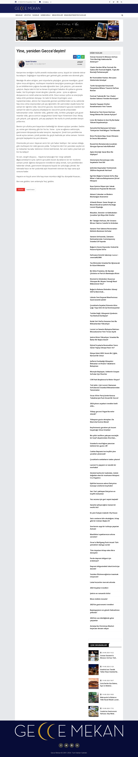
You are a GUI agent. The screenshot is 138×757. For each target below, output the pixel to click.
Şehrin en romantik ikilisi (100, 593)
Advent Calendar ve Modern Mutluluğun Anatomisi (101, 195)
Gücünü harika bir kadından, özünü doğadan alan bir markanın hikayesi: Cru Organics (104, 475)
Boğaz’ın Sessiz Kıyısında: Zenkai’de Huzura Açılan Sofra (104, 248)
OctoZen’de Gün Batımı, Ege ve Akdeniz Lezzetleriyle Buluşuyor (108, 686)
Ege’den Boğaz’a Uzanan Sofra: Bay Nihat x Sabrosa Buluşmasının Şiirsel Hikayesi (104, 178)
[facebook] (109, 1)
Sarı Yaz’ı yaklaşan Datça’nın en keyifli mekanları (102, 492)
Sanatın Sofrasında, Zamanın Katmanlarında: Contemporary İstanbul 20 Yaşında (102, 239)
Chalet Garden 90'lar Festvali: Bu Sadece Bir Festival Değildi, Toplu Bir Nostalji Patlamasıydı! (104, 69)
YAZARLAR (35, 15)
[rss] (121, 1)
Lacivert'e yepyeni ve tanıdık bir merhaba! (103, 466)
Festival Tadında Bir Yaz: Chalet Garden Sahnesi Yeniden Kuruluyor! (104, 97)
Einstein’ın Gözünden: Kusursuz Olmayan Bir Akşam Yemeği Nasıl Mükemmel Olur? (103, 281)
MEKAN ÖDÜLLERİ (57, 15)
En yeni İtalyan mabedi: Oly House (103, 513)
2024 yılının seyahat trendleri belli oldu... (104, 404)
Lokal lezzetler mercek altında (102, 582)
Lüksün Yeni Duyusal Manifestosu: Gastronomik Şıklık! (104, 298)
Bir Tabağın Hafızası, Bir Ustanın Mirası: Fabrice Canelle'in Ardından (104, 222)
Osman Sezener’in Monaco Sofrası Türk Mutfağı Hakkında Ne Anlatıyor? (103, 59)
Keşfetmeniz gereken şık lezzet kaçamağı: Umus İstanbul (103, 428)
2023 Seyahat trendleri (99, 588)
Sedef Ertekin (30, 189)
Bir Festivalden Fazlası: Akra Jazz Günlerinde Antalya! (103, 79)
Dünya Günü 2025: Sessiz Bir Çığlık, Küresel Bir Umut (104, 354)
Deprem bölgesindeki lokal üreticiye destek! (105, 567)
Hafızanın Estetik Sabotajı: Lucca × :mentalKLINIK (104, 256)
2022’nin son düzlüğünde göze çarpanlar (102, 619)
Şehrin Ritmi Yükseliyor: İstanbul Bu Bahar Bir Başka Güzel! (104, 338)
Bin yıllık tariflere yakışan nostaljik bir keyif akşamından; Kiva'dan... (104, 436)
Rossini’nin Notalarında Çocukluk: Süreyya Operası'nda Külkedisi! (103, 145)
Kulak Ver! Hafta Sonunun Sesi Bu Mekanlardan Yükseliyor (103, 322)
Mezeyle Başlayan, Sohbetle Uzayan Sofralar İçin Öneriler (104, 373)
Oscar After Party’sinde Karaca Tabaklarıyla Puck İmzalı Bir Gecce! (104, 396)
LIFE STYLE (27, 15)
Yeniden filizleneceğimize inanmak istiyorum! (104, 575)
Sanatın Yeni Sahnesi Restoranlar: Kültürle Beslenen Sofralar (103, 230)
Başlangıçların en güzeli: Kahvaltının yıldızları (105, 611)
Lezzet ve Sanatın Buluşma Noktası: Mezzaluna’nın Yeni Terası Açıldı (104, 330)
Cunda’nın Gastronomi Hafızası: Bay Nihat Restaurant (108, 713)
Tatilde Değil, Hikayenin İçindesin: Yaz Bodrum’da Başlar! (103, 314)
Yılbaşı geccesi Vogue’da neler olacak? (102, 412)
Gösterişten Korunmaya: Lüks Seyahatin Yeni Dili (102, 161)
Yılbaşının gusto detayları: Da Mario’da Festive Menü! (102, 420)
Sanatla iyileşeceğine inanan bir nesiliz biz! (103, 506)
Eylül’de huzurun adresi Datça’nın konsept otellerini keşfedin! (103, 484)
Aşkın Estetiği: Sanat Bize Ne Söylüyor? (101, 153)
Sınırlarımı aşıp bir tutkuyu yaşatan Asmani (104, 527)
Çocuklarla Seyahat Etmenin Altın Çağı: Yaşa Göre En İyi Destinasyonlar (105, 306)
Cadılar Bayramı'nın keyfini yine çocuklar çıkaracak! (103, 452)
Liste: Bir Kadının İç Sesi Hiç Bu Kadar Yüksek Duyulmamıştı (104, 121)
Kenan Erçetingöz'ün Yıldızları (75, 15)
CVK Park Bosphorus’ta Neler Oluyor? (105, 379)
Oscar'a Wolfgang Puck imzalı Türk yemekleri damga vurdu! (104, 543)
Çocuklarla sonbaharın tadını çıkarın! (105, 459)
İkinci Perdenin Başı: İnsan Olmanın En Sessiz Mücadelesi (104, 137)
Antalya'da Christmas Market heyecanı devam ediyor (102, 627)
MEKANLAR (19, 15)
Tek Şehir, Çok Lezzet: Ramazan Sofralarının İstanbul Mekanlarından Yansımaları (105, 387)
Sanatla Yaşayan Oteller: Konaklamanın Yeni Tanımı (101, 105)
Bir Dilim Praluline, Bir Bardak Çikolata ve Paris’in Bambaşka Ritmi (104, 272)
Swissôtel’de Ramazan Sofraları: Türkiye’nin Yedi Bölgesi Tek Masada (105, 129)
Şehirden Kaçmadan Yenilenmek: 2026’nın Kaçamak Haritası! (103, 169)
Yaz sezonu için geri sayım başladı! (104, 499)
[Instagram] (117, 1)
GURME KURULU (45, 15)
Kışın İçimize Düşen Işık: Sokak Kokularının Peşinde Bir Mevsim (102, 187)
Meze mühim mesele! (98, 599)
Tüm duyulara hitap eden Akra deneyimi (102, 551)
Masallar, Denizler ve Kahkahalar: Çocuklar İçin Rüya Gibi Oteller (103, 214)
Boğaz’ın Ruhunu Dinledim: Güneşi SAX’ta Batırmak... (103, 290)
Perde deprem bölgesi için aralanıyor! (100, 559)
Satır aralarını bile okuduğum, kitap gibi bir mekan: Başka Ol (104, 519)
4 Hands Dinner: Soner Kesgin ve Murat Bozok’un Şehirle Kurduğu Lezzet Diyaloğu (103, 204)
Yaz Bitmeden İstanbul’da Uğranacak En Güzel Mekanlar (105, 264)
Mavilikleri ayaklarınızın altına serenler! (102, 535)
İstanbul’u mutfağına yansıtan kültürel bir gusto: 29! (102, 444)
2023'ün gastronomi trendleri (102, 604)
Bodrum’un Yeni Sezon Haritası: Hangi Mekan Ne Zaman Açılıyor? (103, 113)
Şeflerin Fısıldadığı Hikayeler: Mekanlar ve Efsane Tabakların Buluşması (102, 363)
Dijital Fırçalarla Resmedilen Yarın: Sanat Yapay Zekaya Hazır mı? (104, 346)
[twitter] (113, 1)
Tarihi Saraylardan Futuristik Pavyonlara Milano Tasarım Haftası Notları (104, 88)
